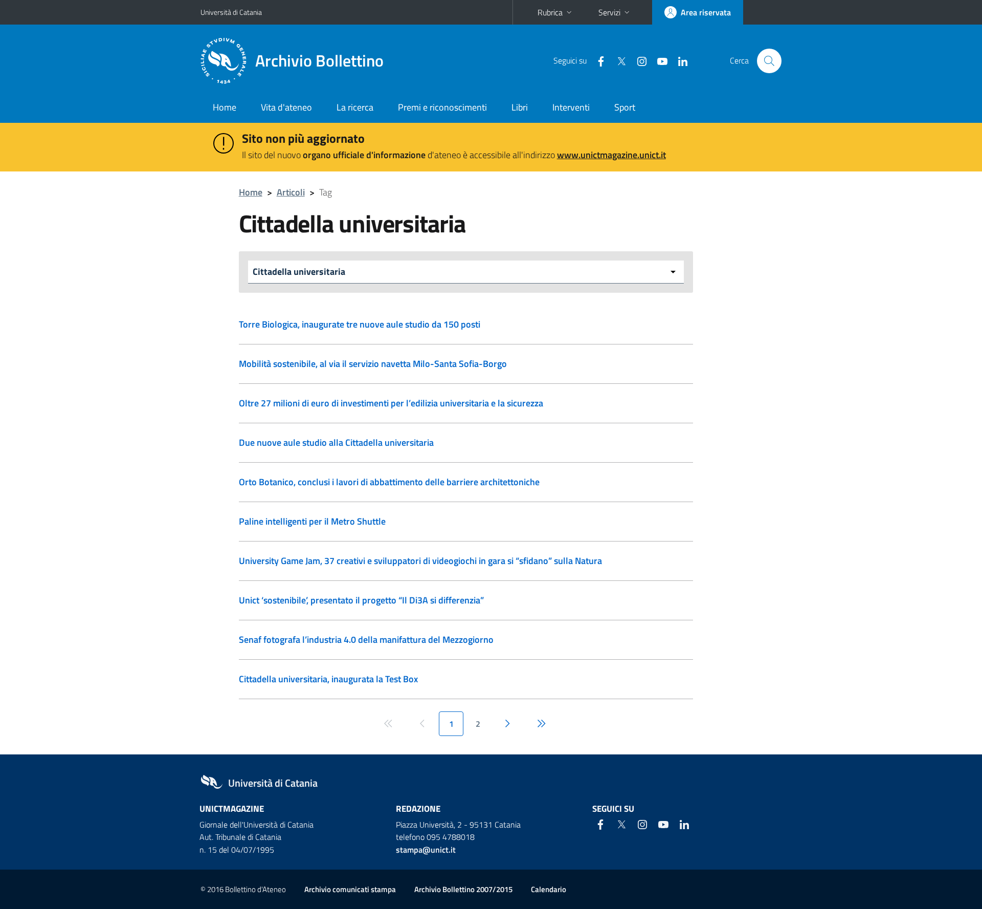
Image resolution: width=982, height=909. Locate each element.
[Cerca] (769, 61)
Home (224, 107)
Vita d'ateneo (286, 107)
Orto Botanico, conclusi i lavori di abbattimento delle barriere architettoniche (389, 482)
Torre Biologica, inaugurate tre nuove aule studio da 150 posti (359, 324)
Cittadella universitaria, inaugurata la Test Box (328, 679)
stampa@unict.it (426, 849)
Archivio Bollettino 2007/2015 (463, 889)
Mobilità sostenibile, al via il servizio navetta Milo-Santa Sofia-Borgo (373, 364)
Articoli (291, 192)
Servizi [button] (609, 12)
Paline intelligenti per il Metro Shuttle (312, 521)
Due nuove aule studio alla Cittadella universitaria (336, 442)
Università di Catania (231, 12)
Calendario (548, 889)
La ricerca (355, 107)
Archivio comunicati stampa (350, 889)
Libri (519, 107)
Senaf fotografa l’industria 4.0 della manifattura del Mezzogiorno (366, 639)
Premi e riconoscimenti (442, 107)
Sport (624, 107)
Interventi (571, 107)
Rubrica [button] (550, 12)
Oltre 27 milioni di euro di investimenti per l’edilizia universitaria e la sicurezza (391, 403)
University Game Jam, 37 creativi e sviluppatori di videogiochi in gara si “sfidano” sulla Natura (420, 561)
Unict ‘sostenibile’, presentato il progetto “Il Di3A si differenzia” (361, 600)
